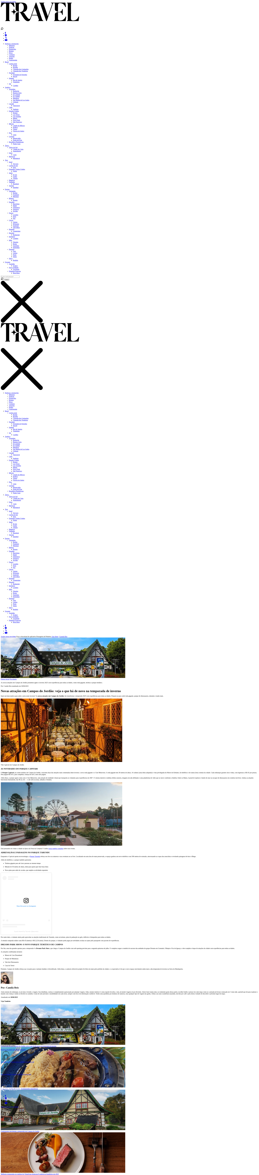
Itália (10, 240)
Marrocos (12, 156)
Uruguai (11, 136)
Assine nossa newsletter (8, 2)
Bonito (15, 65)
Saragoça (16, 209)
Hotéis (11, 58)
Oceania (7, 262)
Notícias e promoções (12, 44)
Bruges (15, 200)
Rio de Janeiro (17, 80)
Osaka (15, 176)
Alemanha (12, 191)
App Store (55, 636)
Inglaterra (12, 237)
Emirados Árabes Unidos (17, 169)
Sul (10, 84)
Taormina (16, 246)
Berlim (15, 193)
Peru (10, 133)
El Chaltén (16, 96)
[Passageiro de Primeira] (11, 1092)
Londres (15, 238)
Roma (15, 244)
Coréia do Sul (13, 166)
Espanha (11, 202)
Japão (11, 173)
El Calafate (16, 95)
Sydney (15, 266)
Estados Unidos (14, 111)
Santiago (16, 109)
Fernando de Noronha (20, 75)
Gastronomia (13, 60)
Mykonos (16, 224)
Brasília (15, 67)
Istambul (15, 187)
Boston (15, 113)
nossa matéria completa (55, 848)
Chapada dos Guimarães (21, 69)
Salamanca (16, 207)
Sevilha (15, 211)
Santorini (16, 226)
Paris (14, 216)
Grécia (11, 220)
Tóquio (15, 178)
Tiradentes (16, 82)
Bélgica (11, 198)
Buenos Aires (17, 93)
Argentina (12, 89)
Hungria (11, 233)
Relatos (11, 51)
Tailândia (12, 182)
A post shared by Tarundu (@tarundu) (26, 931)
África (7, 146)
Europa (7, 189)
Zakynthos (16, 227)
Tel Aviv (15, 164)
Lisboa (15, 253)
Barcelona (16, 204)
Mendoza (16, 98)
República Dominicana (16, 142)
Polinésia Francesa (15, 271)
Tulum (15, 129)
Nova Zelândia (13, 267)
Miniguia (12, 45)
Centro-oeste (13, 64)
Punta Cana (16, 144)
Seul (14, 167)
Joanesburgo (17, 151)
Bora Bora (16, 273)
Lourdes (15, 215)
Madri (15, 206)
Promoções (12, 49)
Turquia (11, 186)
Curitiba (15, 85)
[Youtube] (6, 40)
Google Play (63, 636)
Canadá (11, 104)
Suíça (10, 258)
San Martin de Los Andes (21, 100)
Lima (14, 135)
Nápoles (15, 242)
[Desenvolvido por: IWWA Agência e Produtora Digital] (4, 1111)
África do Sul (13, 147)
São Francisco (17, 122)
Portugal (11, 249)
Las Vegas (16, 115)
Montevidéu (17, 138)
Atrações (12, 56)
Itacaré (15, 76)
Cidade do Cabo (18, 149)
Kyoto (15, 175)
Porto (14, 255)
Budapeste (16, 235)
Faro (14, 251)
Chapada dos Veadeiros (20, 71)
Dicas (11, 53)
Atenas (15, 222)
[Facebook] (5, 33)
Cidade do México (19, 125)
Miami (15, 118)
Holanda (11, 229)
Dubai (15, 171)
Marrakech (16, 158)
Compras (12, 55)
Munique (16, 196)
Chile (10, 107)
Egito (10, 153)
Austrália (12, 264)
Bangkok (16, 184)
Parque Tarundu (35, 856)
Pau (14, 218)
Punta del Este (17, 140)
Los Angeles (17, 116)
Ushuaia (15, 102)
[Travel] (40, 26)
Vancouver (16, 105)
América (7, 87)
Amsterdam (16, 231)
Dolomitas (16, 247)
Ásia (6, 160)
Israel (10, 162)
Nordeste (12, 73)
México (11, 124)
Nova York (16, 120)
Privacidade (14, 1107)
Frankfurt (16, 195)
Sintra (15, 257)
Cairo (14, 155)
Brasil (7, 62)
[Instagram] (6, 35)
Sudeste (11, 78)
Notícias (11, 47)
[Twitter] (6, 38)
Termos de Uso (6, 1107)
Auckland (16, 269)
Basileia (15, 260)
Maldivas (12, 180)
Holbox (15, 127)
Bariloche (16, 91)
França (11, 213)
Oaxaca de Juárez (18, 131)
